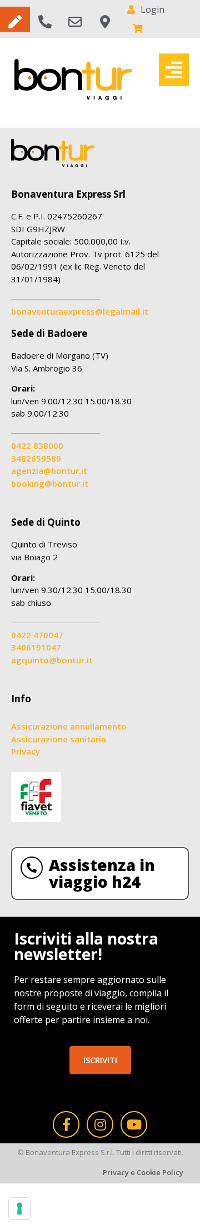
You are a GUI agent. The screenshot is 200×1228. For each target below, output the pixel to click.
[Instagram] (100, 1124)
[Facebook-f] (66, 1124)
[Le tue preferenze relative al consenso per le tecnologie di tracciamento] (19, 1208)
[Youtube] (134, 1124)
